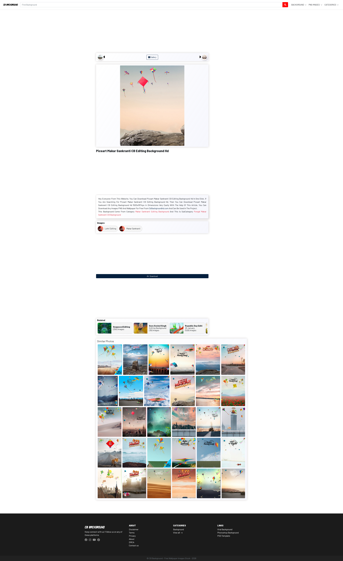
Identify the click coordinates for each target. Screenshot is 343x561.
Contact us (134, 545)
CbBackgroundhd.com (159, 208)
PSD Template (223, 535)
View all (176, 532)
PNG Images (314, 4)
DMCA (131, 542)
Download (153, 276)
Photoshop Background (228, 532)
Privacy (132, 535)
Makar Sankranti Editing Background (152, 211)
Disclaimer (133, 529)
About (131, 539)
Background (297, 4)
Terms (132, 532)
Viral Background (224, 529)
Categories (331, 4)
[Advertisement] (152, 31)
